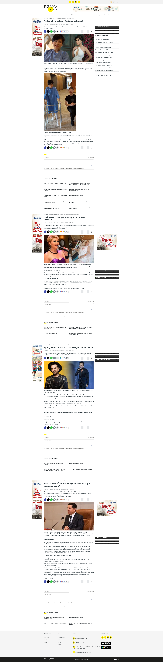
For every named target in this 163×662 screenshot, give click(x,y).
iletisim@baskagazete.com (81, 638)
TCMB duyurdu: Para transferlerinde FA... (104, 62)
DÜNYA (67, 15)
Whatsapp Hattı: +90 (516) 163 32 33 (83, 652)
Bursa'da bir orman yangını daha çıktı (103, 75)
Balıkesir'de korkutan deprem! (101, 44)
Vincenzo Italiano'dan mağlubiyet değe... (104, 49)
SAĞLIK (104, 15)
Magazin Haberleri (53, 18)
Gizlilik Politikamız (61, 637)
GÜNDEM (51, 15)
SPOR (88, 15)
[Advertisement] (37, 115)
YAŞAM (99, 15)
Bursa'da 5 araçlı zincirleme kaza (102, 39)
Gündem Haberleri (53, 480)
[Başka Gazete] (51, 8)
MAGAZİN (83, 15)
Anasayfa (46, 18)
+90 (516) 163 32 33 (79, 642)
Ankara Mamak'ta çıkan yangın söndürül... (104, 70)
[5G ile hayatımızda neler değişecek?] (107, 274)
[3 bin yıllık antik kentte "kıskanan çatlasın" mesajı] (107, 33)
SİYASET (56, 15)
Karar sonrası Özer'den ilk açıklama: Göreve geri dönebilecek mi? (71, 480)
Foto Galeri (53, 2)
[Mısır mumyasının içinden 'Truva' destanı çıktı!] (107, 543)
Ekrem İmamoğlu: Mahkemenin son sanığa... (104, 52)
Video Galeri (46, 2)
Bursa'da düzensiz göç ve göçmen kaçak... (104, 60)
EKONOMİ (62, 15)
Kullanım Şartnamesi (62, 639)
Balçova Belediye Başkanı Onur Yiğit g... (103, 67)
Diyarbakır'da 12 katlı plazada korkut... (103, 47)
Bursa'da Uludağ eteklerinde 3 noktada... (104, 42)
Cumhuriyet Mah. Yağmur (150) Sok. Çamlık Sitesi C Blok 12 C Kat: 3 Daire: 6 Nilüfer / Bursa (86, 647)
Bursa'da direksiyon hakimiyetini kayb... (103, 72)
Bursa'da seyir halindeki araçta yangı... (103, 65)
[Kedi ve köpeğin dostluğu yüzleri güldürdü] (107, 541)
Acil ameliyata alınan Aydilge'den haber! (66, 18)
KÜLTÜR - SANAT (111, 15)
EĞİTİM (71, 15)
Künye (59, 642)
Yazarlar (60, 2)
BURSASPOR (94, 15)
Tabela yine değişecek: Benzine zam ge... (104, 57)
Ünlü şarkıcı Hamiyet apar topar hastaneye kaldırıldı (68, 214)
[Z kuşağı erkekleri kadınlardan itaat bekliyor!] (107, 30)
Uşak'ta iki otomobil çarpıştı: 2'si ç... (102, 55)
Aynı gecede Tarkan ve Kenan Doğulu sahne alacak (68, 344)
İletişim (59, 644)
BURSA (46, 15)
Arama (65, 2)
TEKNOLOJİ (77, 15)
